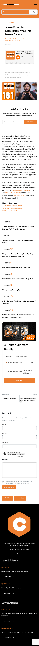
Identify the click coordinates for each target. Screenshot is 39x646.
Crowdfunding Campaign (13, 41)
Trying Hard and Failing (9, 398)
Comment (5, 459)
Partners (19, 554)
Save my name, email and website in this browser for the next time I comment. (18, 482)
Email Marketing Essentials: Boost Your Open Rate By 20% (28, 400)
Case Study (23, 39)
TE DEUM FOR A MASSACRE (12, 208)
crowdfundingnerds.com (22, 190)
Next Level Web (24, 546)
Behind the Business (12, 39)
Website (5, 442)
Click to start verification (16, 454)
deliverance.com (19, 195)
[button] (35, 4)
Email (4, 433)
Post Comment (9, 487)
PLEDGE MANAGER (9, 211)
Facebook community (12, 193)
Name (4, 424)
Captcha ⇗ (21, 456)
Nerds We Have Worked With (19, 550)
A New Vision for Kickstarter (12, 206)
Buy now (19, 380)
